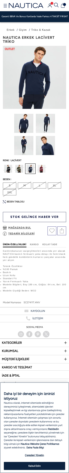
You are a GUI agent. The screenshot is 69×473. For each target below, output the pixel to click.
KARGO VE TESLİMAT (17, 367)
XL (54, 185)
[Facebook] (29, 334)
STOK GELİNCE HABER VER (34, 217)
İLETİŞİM (37, 318)
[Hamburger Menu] (5, 6)
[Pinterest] (37, 334)
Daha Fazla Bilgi (35, 447)
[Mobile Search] (56, 5)
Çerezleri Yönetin (34, 455)
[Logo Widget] (26, 5)
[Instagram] (21, 334)
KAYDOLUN (38, 311)
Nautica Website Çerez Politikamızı (40, 443)
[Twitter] (46, 334)
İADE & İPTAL (11, 375)
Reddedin (53, 429)
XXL (9, 192)
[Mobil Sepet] (63, 5)
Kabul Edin (34, 465)
